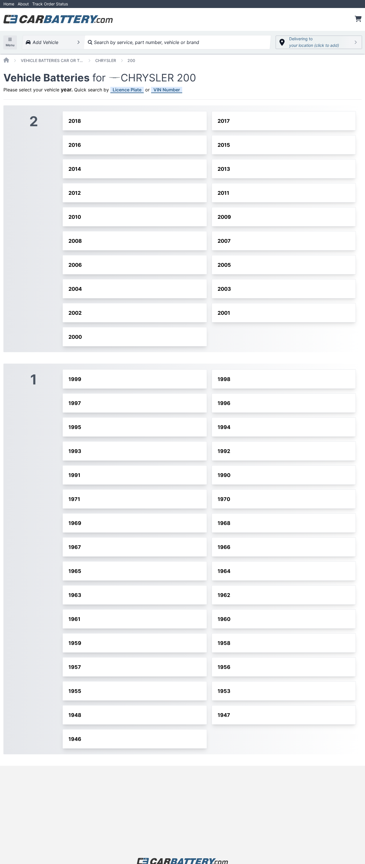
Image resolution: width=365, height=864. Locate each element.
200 (131, 60)
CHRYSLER (105, 60)
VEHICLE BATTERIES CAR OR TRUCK (52, 60)
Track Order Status (50, 3)
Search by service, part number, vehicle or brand (145, 42)
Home (8, 3)
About (23, 3)
